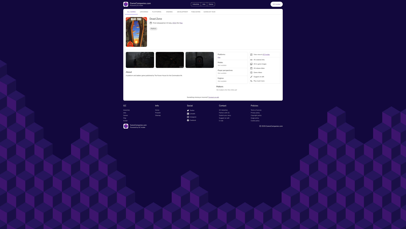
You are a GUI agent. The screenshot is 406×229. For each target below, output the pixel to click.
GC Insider (276, 4)
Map (124, 118)
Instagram (193, 117)
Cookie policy (255, 121)
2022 (174, 23)
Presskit (157, 113)
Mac (181, 23)
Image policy (255, 118)
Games (211, 4)
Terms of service (256, 110)
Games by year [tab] (209, 12)
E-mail (221, 121)
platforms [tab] (156, 12)
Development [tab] (182, 12)
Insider (125, 121)
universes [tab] (144, 12)
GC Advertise (223, 110)
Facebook (193, 120)
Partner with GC (224, 113)
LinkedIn (192, 114)
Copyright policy (256, 115)
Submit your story (225, 115)
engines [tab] (169, 12)
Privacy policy (255, 113)
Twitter (192, 110)
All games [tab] (131, 12)
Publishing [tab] (195, 12)
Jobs (203, 4)
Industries (196, 4)
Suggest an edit (213, 97)
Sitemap (158, 115)
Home (157, 110)
